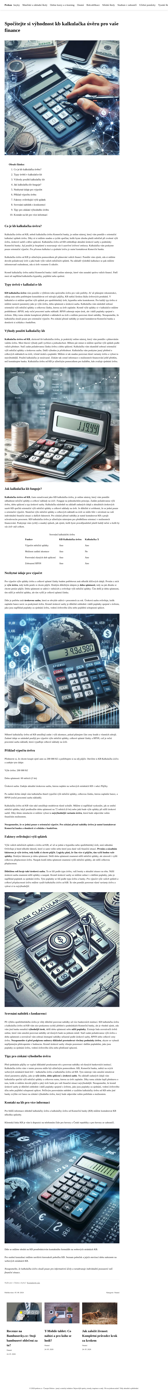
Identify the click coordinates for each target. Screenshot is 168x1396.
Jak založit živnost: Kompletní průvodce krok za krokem (99, 1335)
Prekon (8, 5)
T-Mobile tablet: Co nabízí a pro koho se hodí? (57, 1335)
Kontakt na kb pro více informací (30, 214)
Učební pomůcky (147, 5)
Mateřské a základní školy (34, 5)
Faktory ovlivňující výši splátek (30, 199)
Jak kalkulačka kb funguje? (27, 184)
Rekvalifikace (93, 5)
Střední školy (108, 5)
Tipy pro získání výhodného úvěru (31, 209)
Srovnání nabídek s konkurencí (29, 204)
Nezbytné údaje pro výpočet (28, 189)
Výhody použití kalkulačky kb (29, 179)
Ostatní (80, 5)
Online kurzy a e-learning (62, 5)
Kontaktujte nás (33, 1283)
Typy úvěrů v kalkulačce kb (28, 174)
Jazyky (16, 5)
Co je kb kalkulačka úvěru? (27, 169)
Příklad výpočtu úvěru (25, 194)
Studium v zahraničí (127, 5)
